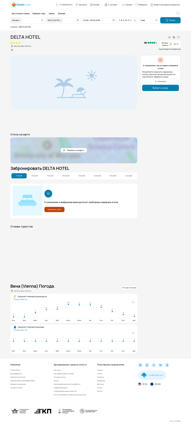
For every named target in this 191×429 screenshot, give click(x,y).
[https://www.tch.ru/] (43, 413)
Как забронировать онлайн (64, 374)
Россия (99, 391)
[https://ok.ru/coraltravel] (167, 365)
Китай (99, 388)
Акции (56, 381)
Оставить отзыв (16, 388)
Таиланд (100, 377)
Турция (100, 370)
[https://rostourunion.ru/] (88, 413)
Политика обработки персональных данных (70, 395)
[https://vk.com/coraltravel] (160, 365)
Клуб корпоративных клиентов (65, 391)
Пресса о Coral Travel (17, 377)
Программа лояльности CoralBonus (67, 384)
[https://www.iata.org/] (20, 413)
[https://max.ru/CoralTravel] (147, 365)
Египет (99, 374)
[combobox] (22, 20)
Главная (13, 27)
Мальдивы (101, 381)
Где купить (83, 5)
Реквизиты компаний (18, 384)
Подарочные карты (61, 388)
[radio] (11, 43)
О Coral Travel (15, 370)
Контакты (57, 370)
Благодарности (16, 374)
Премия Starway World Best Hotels (22, 381)
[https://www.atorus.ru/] (65, 413)
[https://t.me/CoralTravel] (154, 365)
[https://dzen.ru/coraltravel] (140, 365)
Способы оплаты (60, 377)
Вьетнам (100, 384)
